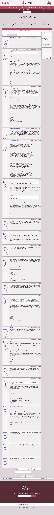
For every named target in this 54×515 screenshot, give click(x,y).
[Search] (49, 30)
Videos (22, 7)
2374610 (39, 219)
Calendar (24, 30)
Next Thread (31, 32)
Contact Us (38, 478)
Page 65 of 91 (19, 35)
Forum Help (43, 478)
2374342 (39, 49)
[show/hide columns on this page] (51, 30)
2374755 (39, 339)
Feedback (14, 493)
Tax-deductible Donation (10, 9)
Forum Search (46, 32)
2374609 (39, 179)
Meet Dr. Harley (26, 9)
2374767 (39, 378)
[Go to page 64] (23, 35)
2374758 (39, 366)
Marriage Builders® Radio (41, 7)
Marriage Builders (48, 478)
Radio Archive (49, 7)
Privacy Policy (27, 493)
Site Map (36, 493)
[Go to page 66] (40, 35)
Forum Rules (5, 478)
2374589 (39, 140)
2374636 (39, 257)
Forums (21, 30)
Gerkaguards (27, 49)
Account (40, 493)
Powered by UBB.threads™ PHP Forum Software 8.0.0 (27, 507)
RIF (28, 219)
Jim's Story (11, 126)
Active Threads (29, 30)
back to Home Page (27, 2)
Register (47, 28)
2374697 (39, 327)
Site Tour (19, 9)
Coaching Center (27, 7)
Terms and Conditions (20, 493)
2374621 (39, 245)
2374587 (39, 128)
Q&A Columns (43, 9)
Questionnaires (33, 7)
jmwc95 (28, 37)
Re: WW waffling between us (15, 37)
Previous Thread (12, 32)
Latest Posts (46, 48)
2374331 (39, 37)
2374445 (39, 86)
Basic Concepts (34, 9)
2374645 (39, 283)
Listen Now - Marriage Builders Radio (49, 3)
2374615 (39, 231)
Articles (49, 9)
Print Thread (5, 35)
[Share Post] (36, 37)
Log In (50, 28)
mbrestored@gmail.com (12, 25)
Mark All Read (9, 478)
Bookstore (4, 7)
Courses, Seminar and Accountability (13, 7)
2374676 (39, 295)
